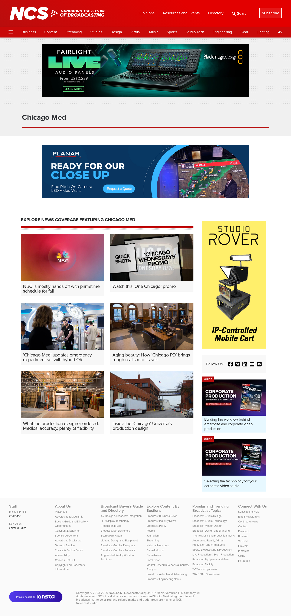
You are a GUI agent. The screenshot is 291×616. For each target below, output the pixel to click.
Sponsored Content (66, 536)
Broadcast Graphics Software (118, 550)
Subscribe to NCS (248, 512)
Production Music (111, 526)
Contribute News (248, 521)
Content (50, 32)
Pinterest (243, 551)
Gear (244, 32)
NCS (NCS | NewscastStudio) (127, 593)
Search (243, 13)
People (151, 531)
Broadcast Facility (202, 564)
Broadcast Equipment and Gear (210, 559)
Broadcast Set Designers (115, 531)
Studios (96, 32)
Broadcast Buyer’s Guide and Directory (122, 508)
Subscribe (270, 13)
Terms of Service (65, 545)
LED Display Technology (115, 521)
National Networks (158, 545)
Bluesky (243, 536)
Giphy (241, 556)
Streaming (73, 32)
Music (153, 32)
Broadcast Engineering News (164, 579)
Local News (153, 560)
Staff (13, 506)
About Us (63, 506)
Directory (215, 13)
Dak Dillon (15, 524)
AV (280, 32)
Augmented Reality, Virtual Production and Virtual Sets (208, 542)
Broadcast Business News (162, 516)
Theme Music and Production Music (213, 536)
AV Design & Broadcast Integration (121, 516)
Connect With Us (252, 506)
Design (116, 32)
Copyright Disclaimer (67, 531)
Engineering (222, 32)
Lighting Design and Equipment (119, 540)
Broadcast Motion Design (207, 526)
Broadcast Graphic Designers (118, 545)
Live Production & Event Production (213, 555)
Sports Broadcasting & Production (212, 550)
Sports (172, 32)
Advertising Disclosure (68, 540)
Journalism (153, 536)
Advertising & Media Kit (69, 517)
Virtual (135, 32)
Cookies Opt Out (65, 560)
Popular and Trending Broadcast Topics (210, 508)
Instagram (244, 561)
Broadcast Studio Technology (209, 521)
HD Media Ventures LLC (167, 593)
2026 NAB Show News (206, 574)
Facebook (244, 531)
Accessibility (62, 555)
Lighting (263, 32)
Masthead (61, 512)
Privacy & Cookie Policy (69, 550)
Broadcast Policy (156, 526)
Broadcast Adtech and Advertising (167, 574)
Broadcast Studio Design (207, 516)
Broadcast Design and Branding (211, 531)
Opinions (147, 13)
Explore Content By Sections (163, 508)
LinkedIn (243, 546)
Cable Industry (155, 550)
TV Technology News (204, 569)
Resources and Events (181, 13)
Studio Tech (195, 32)
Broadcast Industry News (161, 521)
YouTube (243, 541)
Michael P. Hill (17, 512)
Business (29, 32)
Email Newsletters (249, 517)
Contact (243, 526)
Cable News (154, 555)
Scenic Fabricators (111, 536)
